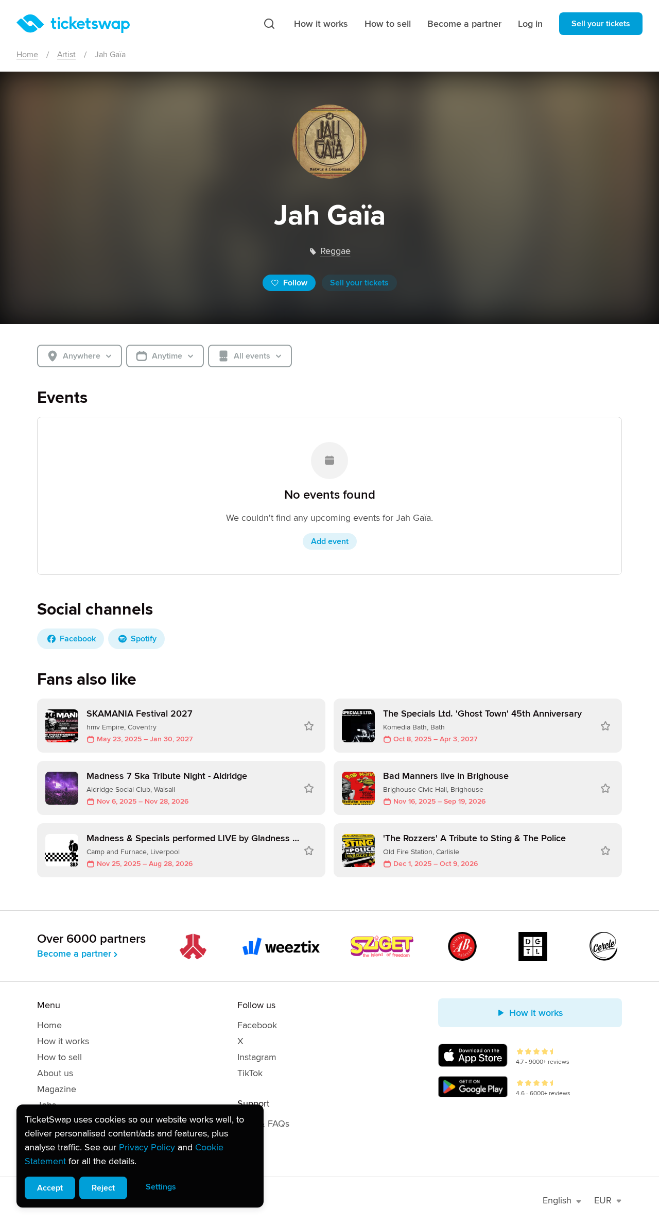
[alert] (140, 1156)
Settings (161, 1187)
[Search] (269, 23)
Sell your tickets (600, 24)
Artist (66, 54)
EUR (603, 1200)
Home (27, 54)
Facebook (257, 1025)
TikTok (250, 1073)
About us (55, 1073)
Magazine (56, 1089)
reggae (335, 251)
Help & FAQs (263, 1123)
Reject (103, 1188)
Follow (295, 283)
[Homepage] (73, 23)
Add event (330, 541)
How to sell (388, 23)
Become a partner (464, 23)
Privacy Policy (147, 1147)
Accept (50, 1188)
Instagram (256, 1057)
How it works (321, 23)
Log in (530, 23)
